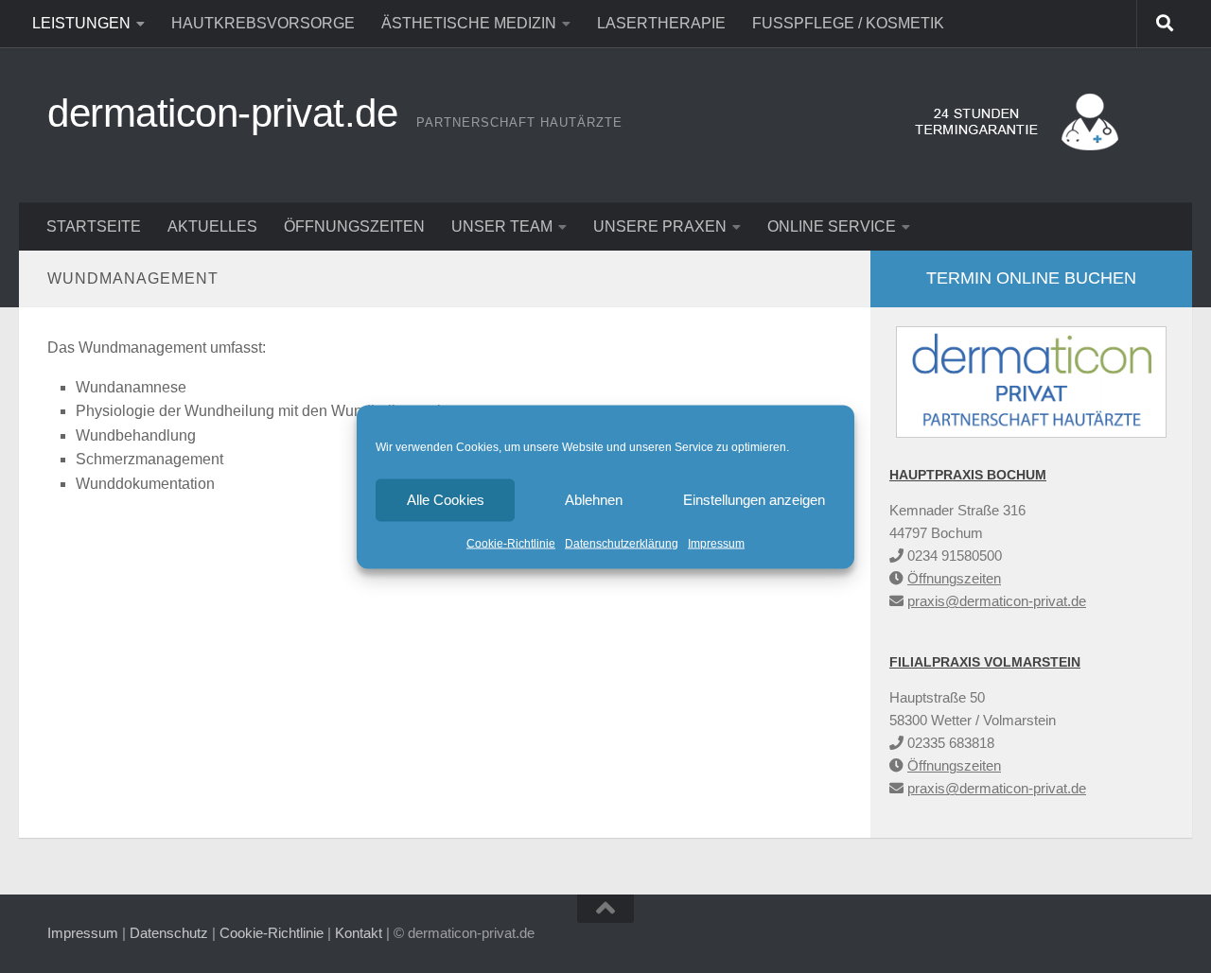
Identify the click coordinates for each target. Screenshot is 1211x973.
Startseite (93, 226)
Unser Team (502, 226)
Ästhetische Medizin (468, 23)
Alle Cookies (445, 500)
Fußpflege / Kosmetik (848, 23)
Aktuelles (212, 226)
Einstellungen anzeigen (754, 500)
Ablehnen (594, 500)
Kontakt (358, 933)
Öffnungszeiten (354, 226)
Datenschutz (169, 933)
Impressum (716, 542)
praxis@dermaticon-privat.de (996, 601)
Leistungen (81, 23)
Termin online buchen (1031, 278)
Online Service (831, 226)
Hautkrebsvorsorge (263, 23)
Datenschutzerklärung (621, 542)
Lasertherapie (661, 23)
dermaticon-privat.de (222, 113)
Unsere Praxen (660, 226)
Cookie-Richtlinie (510, 542)
